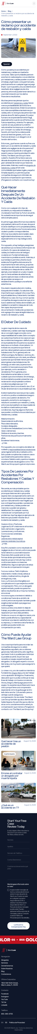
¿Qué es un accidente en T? (10, 806)
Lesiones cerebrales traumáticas (13, 541)
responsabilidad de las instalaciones (22, 450)
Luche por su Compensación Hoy (18, 926)
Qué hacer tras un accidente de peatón (11, 744)
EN (2, 1023)
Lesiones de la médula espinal (12, 539)
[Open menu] (34, 3)
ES (6, 1023)
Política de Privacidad (17, 1023)
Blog (9, 11)
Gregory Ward (16, 673)
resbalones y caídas (21, 103)
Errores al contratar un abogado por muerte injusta (11, 776)
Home (3, 11)
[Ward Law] (7, 3)
